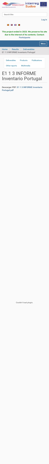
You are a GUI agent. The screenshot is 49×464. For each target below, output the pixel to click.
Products (23, 60)
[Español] (8, 25)
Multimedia (25, 66)
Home (4, 49)
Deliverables (28, 49)
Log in (44, 19)
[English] (24, 5)
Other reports (11, 66)
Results (15, 49)
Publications (37, 60)
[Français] (15, 25)
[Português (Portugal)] (19, 25)
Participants (24, 37)
